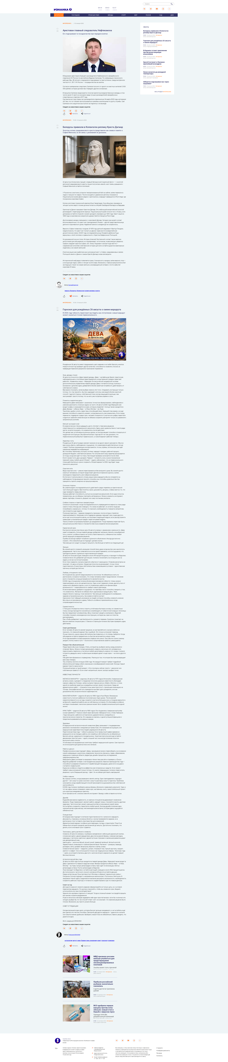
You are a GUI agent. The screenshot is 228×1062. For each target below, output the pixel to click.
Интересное (58, 15)
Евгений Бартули (73, 285)
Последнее (76, 15)
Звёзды (110, 15)
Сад (160, 15)
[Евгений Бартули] (60, 285)
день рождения (91, 940)
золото (97, 291)
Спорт (123, 15)
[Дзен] (81, 110)
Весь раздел (163, 91)
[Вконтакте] (64, 110)
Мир (135, 15)
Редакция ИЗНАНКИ (74, 935)
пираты (67, 291)
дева (79, 940)
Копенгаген (81, 291)
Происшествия (93, 15)
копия (87, 291)
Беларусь (73, 291)
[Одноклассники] (76, 110)
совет (99, 940)
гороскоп (104, 940)
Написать (75, 113)
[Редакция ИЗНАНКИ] (60, 934)
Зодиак (83, 940)
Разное (148, 15)
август (75, 940)
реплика (92, 291)
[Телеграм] (70, 110)
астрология (68, 940)
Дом (172, 15)
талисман (111, 940)
